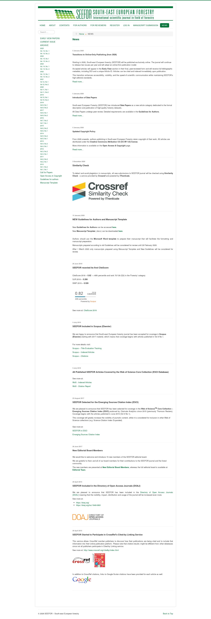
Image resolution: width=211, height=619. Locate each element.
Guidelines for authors (49, 179)
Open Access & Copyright (51, 175)
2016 (42, 118)
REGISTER (115, 25)
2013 (42, 141)
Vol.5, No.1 (44, 138)
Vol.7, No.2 (44, 120)
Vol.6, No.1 (44, 131)
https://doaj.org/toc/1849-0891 (88, 505)
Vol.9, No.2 (44, 107)
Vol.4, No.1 (44, 146)
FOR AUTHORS (80, 25)
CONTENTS (64, 25)
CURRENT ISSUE (47, 41)
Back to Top (168, 613)
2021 (42, 79)
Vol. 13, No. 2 (44, 76)
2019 (42, 94)
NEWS (164, 25)
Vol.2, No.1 (44, 161)
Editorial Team (78, 469)
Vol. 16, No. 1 (44, 51)
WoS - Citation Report (81, 386)
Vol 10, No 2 (44, 100)
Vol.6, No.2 (44, 128)
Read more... (77, 81)
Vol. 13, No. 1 (44, 74)
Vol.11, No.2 (44, 92)
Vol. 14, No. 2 (44, 69)
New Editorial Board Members (115, 467)
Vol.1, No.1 (44, 169)
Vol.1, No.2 (44, 167)
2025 (42, 48)
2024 (42, 56)
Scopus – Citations (80, 356)
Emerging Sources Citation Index (86, 434)
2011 (42, 156)
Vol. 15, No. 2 (44, 61)
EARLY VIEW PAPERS (50, 38)
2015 (42, 125)
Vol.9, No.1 (44, 105)
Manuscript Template (49, 182)
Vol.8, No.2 (44, 115)
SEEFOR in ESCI (79, 430)
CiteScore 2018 (90, 310)
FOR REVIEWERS (98, 25)
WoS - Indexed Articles (82, 382)
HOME (42, 25)
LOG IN (126, 25)
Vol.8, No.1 (44, 113)
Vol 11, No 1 (44, 89)
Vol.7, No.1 (44, 123)
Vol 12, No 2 (44, 84)
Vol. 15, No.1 (44, 58)
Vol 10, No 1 (44, 97)
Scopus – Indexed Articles (83, 352)
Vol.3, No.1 (44, 154)
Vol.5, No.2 (44, 136)
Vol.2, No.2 (44, 159)
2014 (42, 133)
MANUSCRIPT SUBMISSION (145, 25)
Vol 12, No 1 (44, 82)
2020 (42, 87)
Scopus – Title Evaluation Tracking (86, 348)
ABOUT (52, 25)
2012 (42, 149)
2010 (42, 164)
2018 (42, 102)
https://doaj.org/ (82, 502)
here (120, 231)
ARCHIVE (44, 45)
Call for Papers (46, 172)
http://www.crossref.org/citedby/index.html (101, 550)
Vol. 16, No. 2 (44, 53)
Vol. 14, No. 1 (44, 66)
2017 (42, 110)
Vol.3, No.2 (44, 151)
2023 (42, 64)
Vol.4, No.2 (44, 143)
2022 (42, 71)
